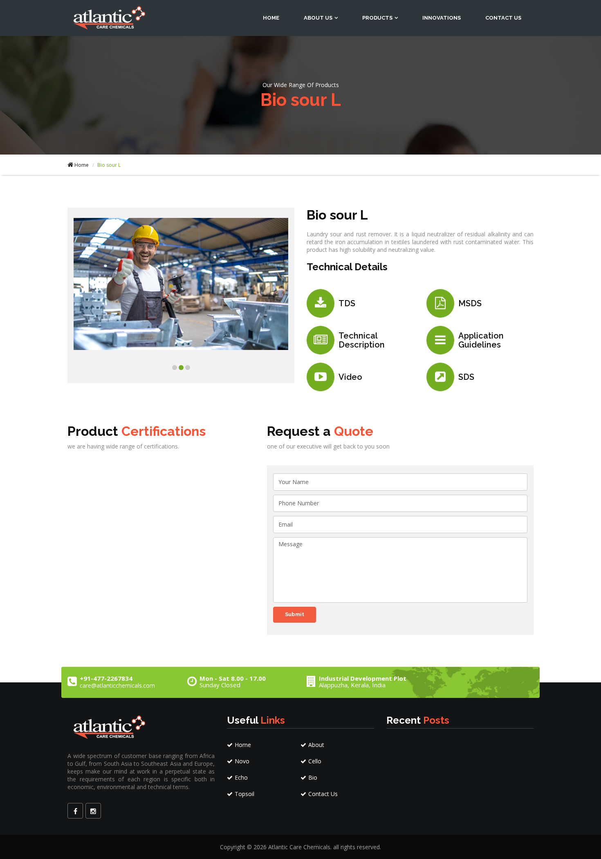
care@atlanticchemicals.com (117, 685)
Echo (241, 777)
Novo (242, 761)
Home (271, 18)
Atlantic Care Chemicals (299, 847)
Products (377, 18)
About (316, 745)
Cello (314, 761)
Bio (312, 777)
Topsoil (244, 794)
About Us (318, 18)
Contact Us (503, 18)
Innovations (441, 18)
